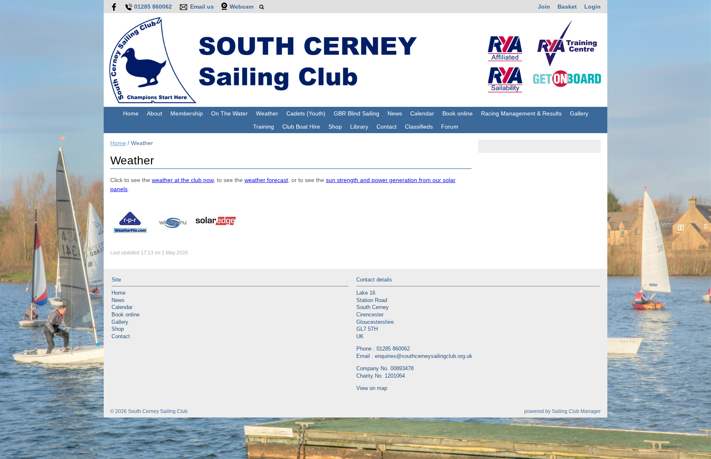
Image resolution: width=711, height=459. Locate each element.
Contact (386, 126)
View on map (371, 388)
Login (592, 6)
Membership (186, 113)
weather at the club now (183, 180)
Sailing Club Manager (576, 411)
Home (131, 113)
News (395, 113)
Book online (457, 113)
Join (544, 6)
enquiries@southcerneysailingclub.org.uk (423, 356)
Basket (567, 6)
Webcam (241, 6)
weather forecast (266, 180)
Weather (267, 113)
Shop (335, 126)
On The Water (229, 113)
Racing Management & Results (521, 113)
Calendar (422, 113)
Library (359, 126)
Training (263, 126)
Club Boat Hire (301, 126)
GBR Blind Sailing (356, 113)
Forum (449, 126)
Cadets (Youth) (305, 113)
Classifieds (419, 126)
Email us (202, 6)
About (154, 113)
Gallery (579, 113)
